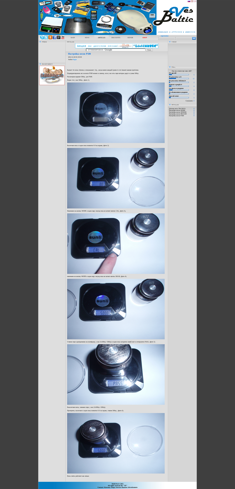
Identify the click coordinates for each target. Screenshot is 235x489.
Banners (125, 487)
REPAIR (130, 37)
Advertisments (132, 487)
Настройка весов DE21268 (178, 114)
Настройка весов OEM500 (177, 112)
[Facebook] (54, 39)
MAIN (73, 37)
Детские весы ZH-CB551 (177, 108)
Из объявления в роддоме (178, 92)
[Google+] (59, 39)
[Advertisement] (117, 480)
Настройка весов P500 (176, 116)
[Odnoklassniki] (50, 39)
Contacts (101, 487)
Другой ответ (174, 96)
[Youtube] (63, 39)
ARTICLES (101, 37)
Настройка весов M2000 (177, 110)
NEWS (87, 37)
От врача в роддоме (176, 88)
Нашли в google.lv (175, 84)
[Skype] (42, 39)
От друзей (172, 73)
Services (119, 487)
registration (164, 36)
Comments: (190, 101)
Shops (113, 487)
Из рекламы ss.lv (175, 77)
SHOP (144, 37)
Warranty (107, 487)
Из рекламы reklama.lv (177, 81)
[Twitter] (46, 39)
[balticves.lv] (117, 34)
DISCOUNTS (115, 37)
